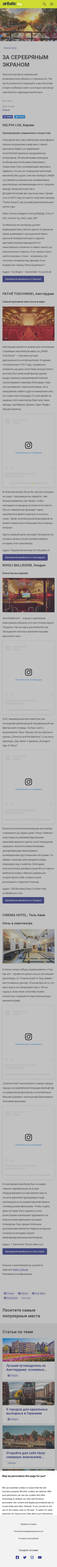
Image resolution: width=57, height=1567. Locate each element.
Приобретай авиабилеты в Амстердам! (25, 557)
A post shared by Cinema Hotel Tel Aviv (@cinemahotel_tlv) (31, 1074)
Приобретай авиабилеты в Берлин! (23, 279)
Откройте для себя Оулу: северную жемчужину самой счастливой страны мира (27, 1459)
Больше (6, 110)
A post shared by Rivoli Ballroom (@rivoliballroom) (28, 710)
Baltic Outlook (20, 1269)
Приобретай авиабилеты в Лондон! (23, 900)
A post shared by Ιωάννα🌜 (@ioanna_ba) (28, 483)
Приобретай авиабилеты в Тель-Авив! (24, 1251)
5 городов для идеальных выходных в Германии (27, 1411)
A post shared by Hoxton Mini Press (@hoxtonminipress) (29, 819)
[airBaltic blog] (13, 3)
